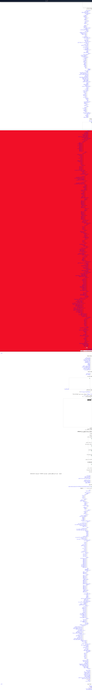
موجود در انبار (88, 374)
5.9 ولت (85, 323)
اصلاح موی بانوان (87, 13)
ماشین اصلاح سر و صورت (86, 86)
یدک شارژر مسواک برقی (82, 314)
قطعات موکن (86, 80)
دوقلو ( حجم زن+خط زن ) (80, 179)
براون (85, 18)
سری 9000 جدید (79, 143)
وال (87, 100)
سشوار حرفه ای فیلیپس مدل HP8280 (85, 431)
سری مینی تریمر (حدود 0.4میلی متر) (80, 524)
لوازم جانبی (86, 11)
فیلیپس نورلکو (86, 52)
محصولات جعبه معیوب (86, 112)
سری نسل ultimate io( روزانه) (77, 628)
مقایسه (89, 680)
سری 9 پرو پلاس (79, 154)
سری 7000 (80, 146)
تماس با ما (88, 475)
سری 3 (81, 163)
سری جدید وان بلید (83, 558)
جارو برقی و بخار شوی (84, 644)
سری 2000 (82, 203)
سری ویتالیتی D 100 (83, 617)
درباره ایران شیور (87, 477)
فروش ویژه (88, 373)
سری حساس (80, 312)
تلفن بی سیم (86, 44)
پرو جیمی (82, 196)
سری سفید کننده (79, 310)
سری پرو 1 (84, 611)
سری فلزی (82, 232)
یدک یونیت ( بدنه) (83, 315)
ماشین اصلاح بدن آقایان (86, 81)
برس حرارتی (86, 39)
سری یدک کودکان (83, 33)
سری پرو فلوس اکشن (78, 305)
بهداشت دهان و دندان (86, 27)
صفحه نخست (86, 133)
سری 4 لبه (80, 167)
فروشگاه (88, 394)
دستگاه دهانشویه (83, 274)
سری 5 (81, 162)
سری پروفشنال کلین (83, 286)
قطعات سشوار (85, 79)
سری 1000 (80, 151)
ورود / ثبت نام (88, 681)
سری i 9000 (84, 567)
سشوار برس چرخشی (82, 516)
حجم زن (83, 176)
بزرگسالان (86, 28)
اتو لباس (87, 43)
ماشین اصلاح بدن (85, 505)
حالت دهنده (86, 40)
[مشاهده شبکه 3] (81, 395)
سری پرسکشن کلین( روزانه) (77, 639)
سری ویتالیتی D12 (83, 294)
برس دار (86, 514)
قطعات (89, 69)
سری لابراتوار (84, 284)
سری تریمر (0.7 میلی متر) (82, 523)
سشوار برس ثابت (83, 55)
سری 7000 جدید (79, 145)
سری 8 (85, 549)
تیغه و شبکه (86, 76)
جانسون (85, 62)
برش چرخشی (84, 222)
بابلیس (83, 258)
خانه (91, 394)
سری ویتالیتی (84, 288)
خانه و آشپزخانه (87, 41)
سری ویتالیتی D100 (83, 290)
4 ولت (85, 657)
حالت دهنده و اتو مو (87, 37)
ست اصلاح (86, 208)
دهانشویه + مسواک (83, 603)
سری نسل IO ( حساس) (78, 626)
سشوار (89, 53)
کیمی (85, 96)
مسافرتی (84, 513)
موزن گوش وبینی (85, 220)
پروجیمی (84, 92)
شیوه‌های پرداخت (87, 481)
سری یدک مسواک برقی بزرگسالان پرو (78, 303)
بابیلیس (87, 594)
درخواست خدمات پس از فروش (83, 136)
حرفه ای (85, 511)
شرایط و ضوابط (85, 135)
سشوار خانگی (82, 250)
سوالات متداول (87, 482)
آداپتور (87, 652)
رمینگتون (84, 64)
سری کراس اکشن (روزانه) (78, 638)
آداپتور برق (86, 70)
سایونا (85, 65)
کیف (85, 35)
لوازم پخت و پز (85, 48)
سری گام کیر (84, 285)
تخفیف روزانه (86, 132)
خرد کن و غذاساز (85, 267)
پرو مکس (84, 61)
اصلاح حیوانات (88, 10)
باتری (87, 659)
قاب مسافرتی (84, 316)
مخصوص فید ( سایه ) (83, 525)
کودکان (87, 30)
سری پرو (84, 293)
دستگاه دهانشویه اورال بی (84, 29)
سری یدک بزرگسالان (83, 32)
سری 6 (81, 159)
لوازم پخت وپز (86, 268)
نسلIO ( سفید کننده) (79, 301)
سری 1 (81, 164)
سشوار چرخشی (83, 56)
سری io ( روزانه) (79, 300)
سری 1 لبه (80, 169)
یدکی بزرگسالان (81, 633)
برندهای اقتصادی (85, 90)
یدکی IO (83, 625)
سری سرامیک (82, 231)
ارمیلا (87, 87)
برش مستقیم (86, 102)
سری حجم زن (84, 522)
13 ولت (85, 321)
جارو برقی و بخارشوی (84, 45)
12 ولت (85, 319)
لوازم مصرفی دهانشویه (82, 276)
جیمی (85, 93)
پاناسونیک (84, 60)
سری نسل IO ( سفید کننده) (78, 627)
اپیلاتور (87, 14)
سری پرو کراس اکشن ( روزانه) (77, 304)
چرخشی (86, 104)
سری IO (85, 278)
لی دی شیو (86, 21)
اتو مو (87, 38)
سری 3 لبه (80, 168)
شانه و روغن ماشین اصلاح (84, 335)
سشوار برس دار (85, 54)
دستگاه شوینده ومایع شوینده (83, 343)
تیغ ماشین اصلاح (85, 661)
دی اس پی (84, 94)
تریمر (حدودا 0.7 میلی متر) (80, 177)
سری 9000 (80, 144)
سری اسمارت (84, 280)
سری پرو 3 (84, 281)
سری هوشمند (84, 608)
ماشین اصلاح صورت (87, 101)
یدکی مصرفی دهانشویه (82, 604)
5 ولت (85, 658)
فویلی (87, 106)
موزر (87, 99)
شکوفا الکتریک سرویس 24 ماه (85, 391)
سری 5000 (80, 149)
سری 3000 (80, 150)
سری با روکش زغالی (79, 311)
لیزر (87, 24)
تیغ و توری (86, 75)
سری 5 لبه (80, 166)
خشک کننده (86, 510)
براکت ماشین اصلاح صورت (84, 72)
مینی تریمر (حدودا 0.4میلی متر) (79, 183)
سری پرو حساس (79, 631)
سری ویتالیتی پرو (83, 287)
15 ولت (85, 324)
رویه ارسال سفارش (85, 137)
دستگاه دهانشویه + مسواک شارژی (80, 275)
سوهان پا (88, 68)
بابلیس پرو (84, 58)
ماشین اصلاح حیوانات (84, 12)
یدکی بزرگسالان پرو (81, 630)
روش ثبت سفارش (85, 134)
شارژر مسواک (84, 34)
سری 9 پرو (80, 155)
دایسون (85, 63)
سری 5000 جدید (79, 148)
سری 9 (81, 156)
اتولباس (87, 263)
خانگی (85, 512)
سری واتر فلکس (79, 160)
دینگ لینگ (84, 95)
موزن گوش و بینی (87, 113)
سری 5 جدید (80, 161)
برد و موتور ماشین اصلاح (84, 73)
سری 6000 (80, 147)
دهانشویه (84, 602)
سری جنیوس (84, 279)
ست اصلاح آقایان (87, 49)
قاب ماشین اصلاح (85, 78)
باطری (87, 71)
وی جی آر (84, 97)
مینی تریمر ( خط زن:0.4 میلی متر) (80, 537)
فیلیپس (85, 19)
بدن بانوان (86, 17)
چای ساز (86, 266)
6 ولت (85, 322)
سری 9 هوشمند (81, 244)
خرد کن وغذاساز (85, 647)
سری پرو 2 (84, 282)
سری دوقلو (84, 526)
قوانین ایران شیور (87, 476)
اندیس (85, 107)
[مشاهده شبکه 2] (82, 395)
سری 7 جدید (84, 548)
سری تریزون (84, 289)
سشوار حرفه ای (81, 249)
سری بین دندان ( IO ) (79, 629)
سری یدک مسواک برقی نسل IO (79, 299)
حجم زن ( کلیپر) (83, 538)
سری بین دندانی (79, 634)
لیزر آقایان (86, 85)
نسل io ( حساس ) (79, 302)
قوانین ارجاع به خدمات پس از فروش (84, 478)
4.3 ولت (85, 320)
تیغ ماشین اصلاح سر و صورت (83, 74)
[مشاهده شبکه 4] (79, 395)
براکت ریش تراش (85, 660)
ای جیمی (84, 91)
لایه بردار (86, 20)
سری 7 (81, 158)
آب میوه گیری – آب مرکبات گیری (83, 42)
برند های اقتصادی (83, 190)
